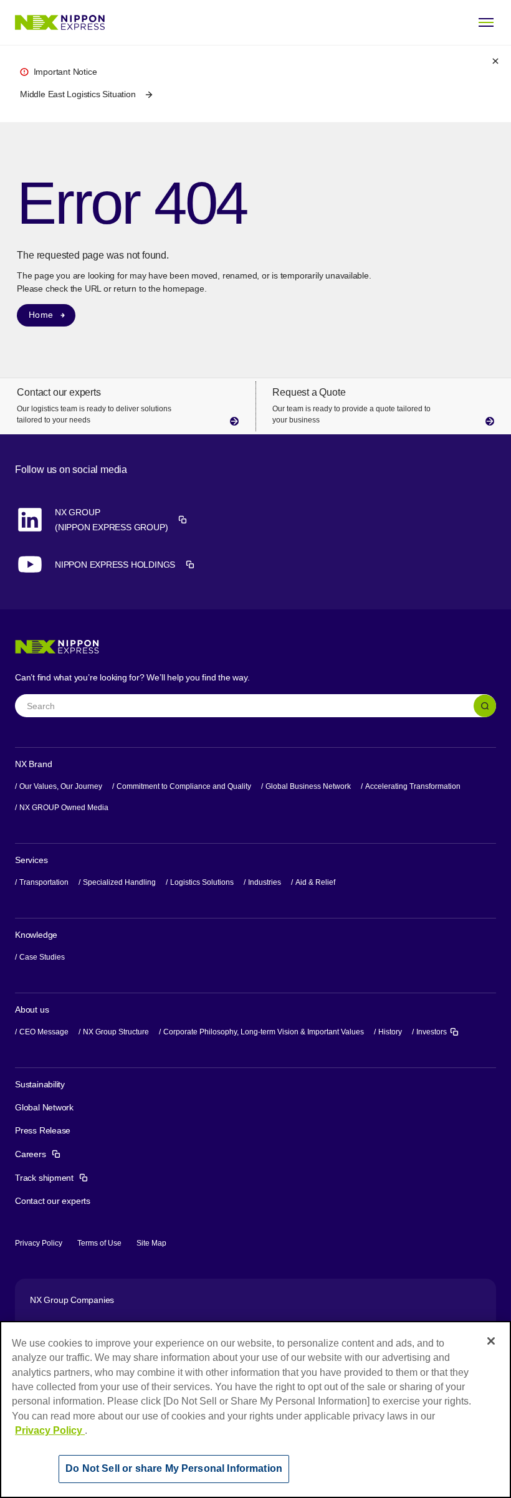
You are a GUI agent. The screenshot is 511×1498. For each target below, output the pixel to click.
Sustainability (40, 1084)
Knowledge (36, 935)
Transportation (44, 882)
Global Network (44, 1107)
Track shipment (51, 1178)
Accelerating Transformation (413, 786)
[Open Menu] (486, 22)
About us (32, 1009)
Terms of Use (99, 1243)
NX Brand (33, 764)
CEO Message (44, 1032)
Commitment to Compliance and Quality (184, 786)
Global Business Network (308, 786)
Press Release (42, 1130)
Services (31, 860)
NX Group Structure (116, 1032)
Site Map (151, 1243)
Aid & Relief (315, 882)
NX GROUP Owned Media (63, 807)
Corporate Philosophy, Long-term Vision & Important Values (263, 1032)
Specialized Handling (119, 882)
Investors (437, 1031)
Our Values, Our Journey (60, 786)
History (390, 1032)
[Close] (491, 1341)
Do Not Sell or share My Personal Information (173, 1468)
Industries (264, 882)
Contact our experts (52, 1201)
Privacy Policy (38, 1243)
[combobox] (255, 705)
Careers (38, 1154)
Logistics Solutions (202, 882)
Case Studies (42, 957)
